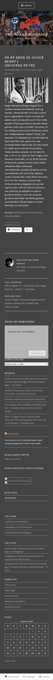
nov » (13, 661)
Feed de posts (11, 596)
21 (26, 648)
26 (14, 653)
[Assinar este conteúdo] (6, 434)
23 (39, 648)
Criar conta (10, 585)
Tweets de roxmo (13, 459)
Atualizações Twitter (17, 455)
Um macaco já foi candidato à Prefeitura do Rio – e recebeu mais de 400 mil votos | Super (25, 407)
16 (39, 642)
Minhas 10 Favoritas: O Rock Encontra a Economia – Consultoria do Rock (24, 392)
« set (7, 661)
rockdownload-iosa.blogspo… (19, 532)
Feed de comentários (15, 601)
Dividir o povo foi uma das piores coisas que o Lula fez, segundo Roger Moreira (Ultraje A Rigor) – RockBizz (26, 381)
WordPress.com (12, 607)
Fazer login (10, 590)
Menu (28, 5)
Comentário (37, 353)
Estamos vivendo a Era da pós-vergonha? (25, 399)
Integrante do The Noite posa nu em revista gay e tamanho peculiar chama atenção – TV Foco (26, 566)
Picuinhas (12, 434)
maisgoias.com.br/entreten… (19, 527)
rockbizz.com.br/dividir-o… (17, 521)
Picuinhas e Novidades (26, 34)
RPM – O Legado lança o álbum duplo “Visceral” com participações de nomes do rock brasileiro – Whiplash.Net (25, 419)
